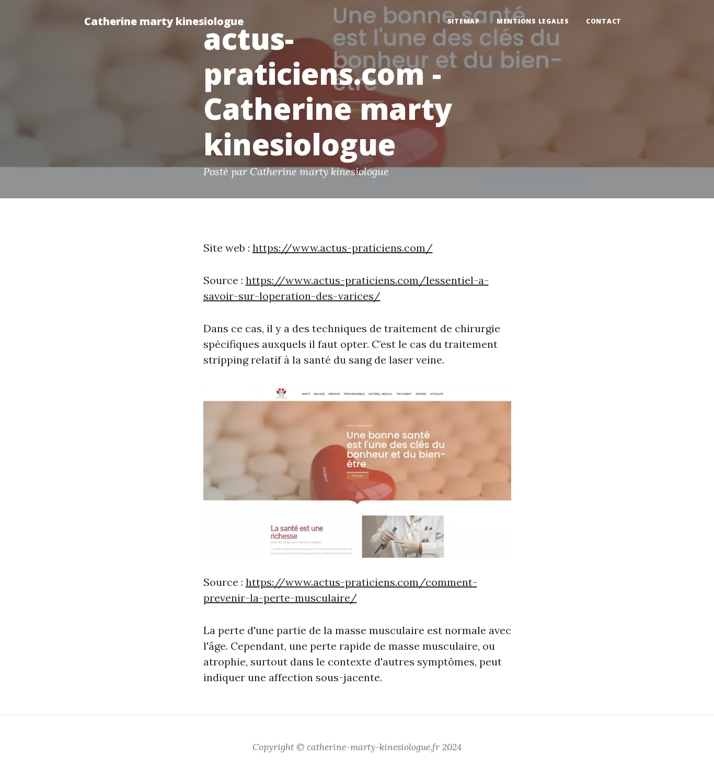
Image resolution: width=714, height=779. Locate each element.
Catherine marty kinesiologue (164, 21)
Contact (603, 21)
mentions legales (533, 21)
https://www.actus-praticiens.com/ (342, 247)
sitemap (463, 21)
